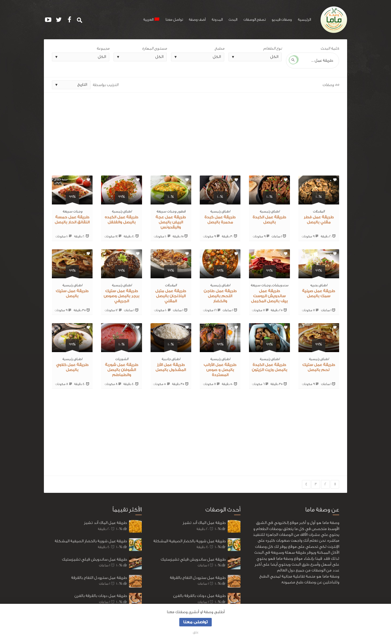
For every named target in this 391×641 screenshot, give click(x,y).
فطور (181, 211)
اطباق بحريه (318, 285)
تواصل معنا (174, 20)
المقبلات (319, 211)
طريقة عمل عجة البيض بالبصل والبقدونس (171, 222)
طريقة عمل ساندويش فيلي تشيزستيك (94, 559)
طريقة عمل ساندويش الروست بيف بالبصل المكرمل (269, 296)
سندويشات (280, 285)
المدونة (217, 20)
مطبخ (219, 48)
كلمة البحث (330, 48)
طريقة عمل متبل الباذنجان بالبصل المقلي (170, 296)
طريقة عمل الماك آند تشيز (105, 522)
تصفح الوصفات (254, 20)
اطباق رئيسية (270, 211)
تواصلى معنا (195, 622)
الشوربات (121, 359)
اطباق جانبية (170, 359)
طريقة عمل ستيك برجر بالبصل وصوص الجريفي (121, 296)
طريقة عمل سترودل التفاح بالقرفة (99, 577)
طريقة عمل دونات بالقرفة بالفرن (100, 595)
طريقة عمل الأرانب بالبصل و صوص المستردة (220, 370)
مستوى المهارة (154, 48)
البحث (232, 20)
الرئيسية (304, 20)
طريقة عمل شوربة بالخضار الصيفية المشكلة (91, 541)
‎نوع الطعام (272, 48)
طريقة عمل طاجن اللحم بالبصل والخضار (220, 296)
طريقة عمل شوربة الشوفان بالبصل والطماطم (121, 370)
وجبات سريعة (166, 211)
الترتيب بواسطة (105, 85)
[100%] (318, 201)
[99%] (121, 201)
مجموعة (103, 48)
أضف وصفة (197, 20)
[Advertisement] (195, 132)
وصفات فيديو (282, 20)
